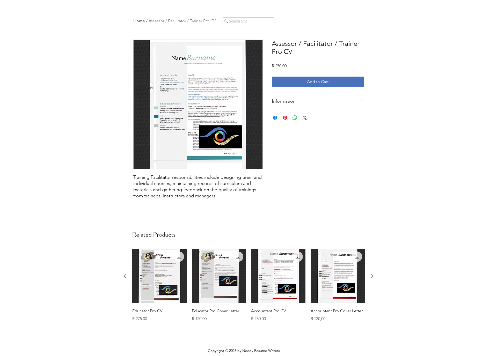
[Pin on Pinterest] (285, 118)
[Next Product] (372, 276)
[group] (248, 289)
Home (139, 20)
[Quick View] (159, 276)
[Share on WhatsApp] (295, 118)
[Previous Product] (125, 276)
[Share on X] (305, 118)
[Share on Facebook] (275, 118)
